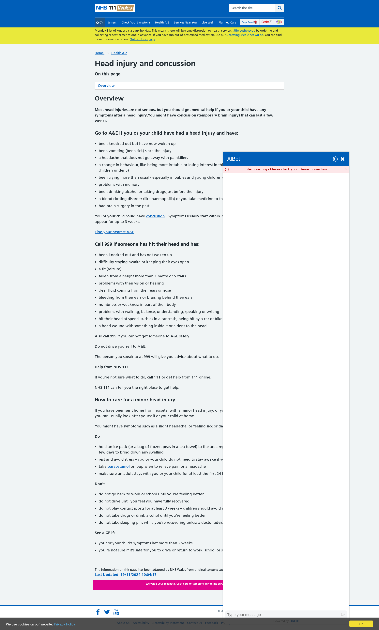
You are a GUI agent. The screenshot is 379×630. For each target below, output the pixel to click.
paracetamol (119, 466)
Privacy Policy (64, 624)
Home (99, 53)
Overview (106, 85)
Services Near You (185, 22)
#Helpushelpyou (244, 30)
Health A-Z (162, 22)
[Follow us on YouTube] (116, 612)
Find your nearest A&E (114, 232)
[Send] (343, 614)
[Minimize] (342, 159)
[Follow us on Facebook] (98, 612)
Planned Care (227, 22)
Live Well (208, 22)
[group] (286, 391)
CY (101, 22)
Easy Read (248, 22)
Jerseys (112, 22)
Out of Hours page (142, 39)
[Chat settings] (335, 159)
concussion (155, 216)
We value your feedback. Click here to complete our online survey (186, 583)
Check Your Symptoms (136, 22)
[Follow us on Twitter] (107, 612)
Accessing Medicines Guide (244, 35)
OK (361, 623)
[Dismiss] (346, 169)
